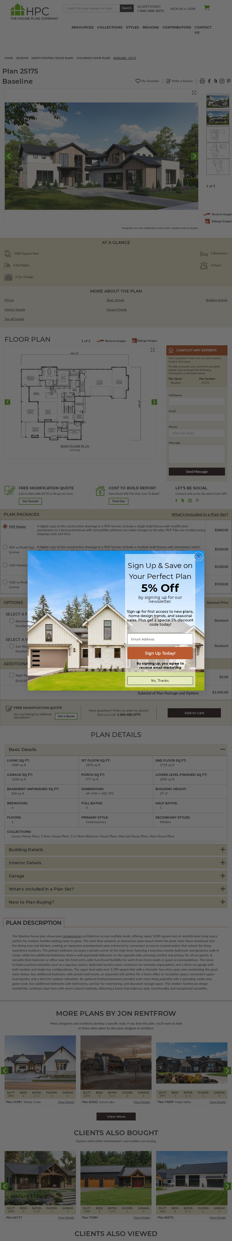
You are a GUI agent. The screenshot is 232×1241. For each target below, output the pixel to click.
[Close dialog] (199, 556)
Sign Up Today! (160, 653)
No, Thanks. (160, 681)
